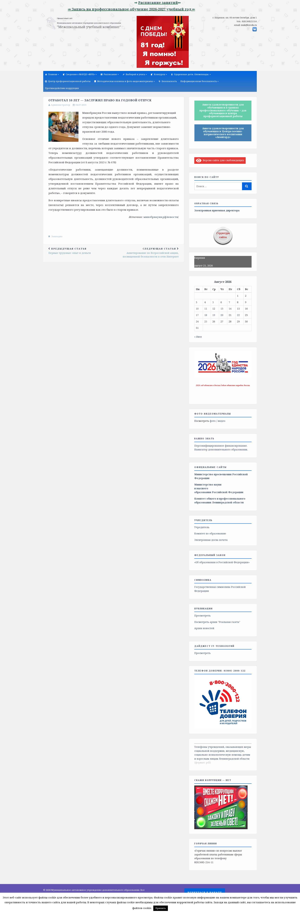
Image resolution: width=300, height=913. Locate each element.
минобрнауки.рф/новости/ (161, 217)
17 (197, 315)
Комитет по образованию (210, 533)
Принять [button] (160, 908)
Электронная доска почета (211, 540)
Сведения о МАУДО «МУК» (80, 74)
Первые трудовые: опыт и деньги (69, 251)
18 (205, 315)
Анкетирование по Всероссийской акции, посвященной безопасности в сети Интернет (151, 252)
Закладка (56, 236)
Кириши (199, 257)
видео (221, 420)
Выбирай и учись (135, 74)
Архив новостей (204, 628)
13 (221, 308)
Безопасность (169, 81)
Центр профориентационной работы (69, 81)
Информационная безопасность (198, 81)
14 (230, 308)
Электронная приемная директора (217, 210)
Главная (52, 74)
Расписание (110, 74)
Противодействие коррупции (62, 88)
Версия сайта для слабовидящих (223, 160)
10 (197, 308)
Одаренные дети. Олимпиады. (191, 74)
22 (238, 315)
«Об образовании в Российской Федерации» (221, 562)
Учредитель (201, 527)
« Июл (198, 336)
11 (205, 308)
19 (213, 315)
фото (213, 420)
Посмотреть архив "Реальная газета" (217, 622)
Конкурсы (159, 74)
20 (221, 315)
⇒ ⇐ (142, 2)
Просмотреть (202, 615)
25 (205, 321)
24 (197, 321)
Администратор (60, 104)
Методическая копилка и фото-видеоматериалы (125, 81)
